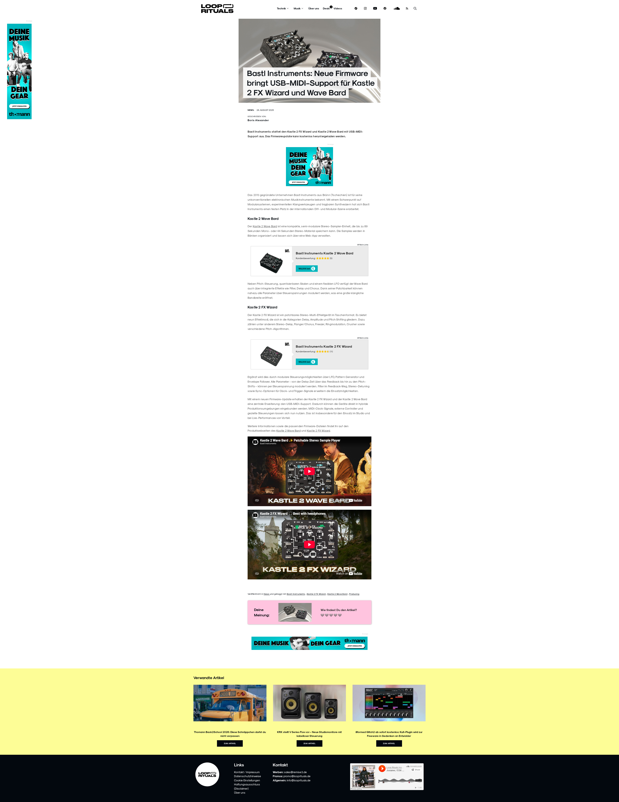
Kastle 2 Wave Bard (265, 226)
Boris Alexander (258, 120)
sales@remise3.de (295, 772)
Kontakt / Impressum (247, 772)
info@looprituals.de (298, 780)
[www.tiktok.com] (356, 8)
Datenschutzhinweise (247, 776)
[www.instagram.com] (365, 8)
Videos (338, 8)
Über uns (313, 8)
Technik (281, 8)
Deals (326, 8)
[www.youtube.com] (375, 8)
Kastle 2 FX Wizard (318, 430)
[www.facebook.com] (385, 8)
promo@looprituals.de (296, 776)
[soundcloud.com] (397, 8)
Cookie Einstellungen (247, 780)
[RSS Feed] (407, 8)
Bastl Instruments (296, 594)
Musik (297, 8)
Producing (354, 594)
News (267, 594)
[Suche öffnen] (415, 8)
